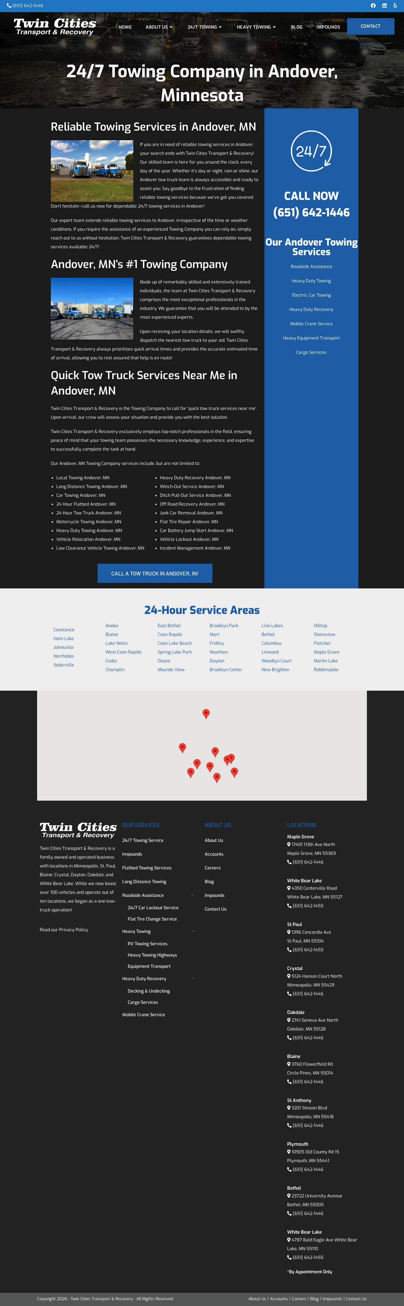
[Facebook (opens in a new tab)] (373, 6)
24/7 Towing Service (143, 840)
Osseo (164, 661)
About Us (214, 840)
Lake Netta (117, 643)
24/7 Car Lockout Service (153, 908)
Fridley (217, 643)
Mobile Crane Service (311, 324)
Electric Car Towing (311, 295)
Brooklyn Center (226, 670)
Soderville (64, 665)
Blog (209, 882)
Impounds (132, 854)
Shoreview (324, 634)
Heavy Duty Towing (311, 281)
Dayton (217, 661)
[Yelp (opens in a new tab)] (393, 6)
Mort (214, 634)
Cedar (111, 661)
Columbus (272, 643)
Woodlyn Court (277, 661)
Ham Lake (64, 638)
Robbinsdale (326, 670)
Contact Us (215, 909)
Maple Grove (326, 652)
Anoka (112, 626)
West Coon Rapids (124, 652)
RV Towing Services (147, 944)
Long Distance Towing (144, 882)
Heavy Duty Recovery (311, 309)
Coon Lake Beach (175, 643)
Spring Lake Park (175, 652)
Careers (213, 868)
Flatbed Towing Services (146, 868)
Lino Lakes (272, 626)
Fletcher (322, 643)
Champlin (115, 670)
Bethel (268, 634)
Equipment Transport (149, 966)
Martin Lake (326, 661)
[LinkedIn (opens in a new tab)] (384, 6)
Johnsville (64, 647)
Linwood (270, 652)
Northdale (64, 656)
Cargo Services (311, 352)
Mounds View (171, 670)
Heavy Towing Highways (152, 955)
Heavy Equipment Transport (311, 338)
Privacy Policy (73, 930)
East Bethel (169, 626)
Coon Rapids (170, 634)
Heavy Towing (136, 931)
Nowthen (219, 652)
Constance (64, 630)
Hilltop (320, 626)
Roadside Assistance (311, 266)
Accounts (214, 854)
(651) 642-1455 (308, 906)
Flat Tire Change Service (152, 919)
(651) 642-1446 (27, 6)
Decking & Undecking (149, 991)
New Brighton (275, 670)
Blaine (112, 634)
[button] (182, 748)
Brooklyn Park (224, 626)
